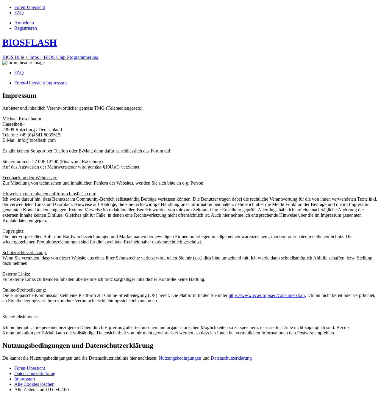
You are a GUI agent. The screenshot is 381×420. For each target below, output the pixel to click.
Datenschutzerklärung (231, 358)
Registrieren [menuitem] (25, 28)
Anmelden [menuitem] (24, 22)
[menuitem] (29, 7)
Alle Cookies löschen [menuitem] (34, 384)
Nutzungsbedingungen (180, 358)
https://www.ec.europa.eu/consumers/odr (267, 295)
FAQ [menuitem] (19, 72)
